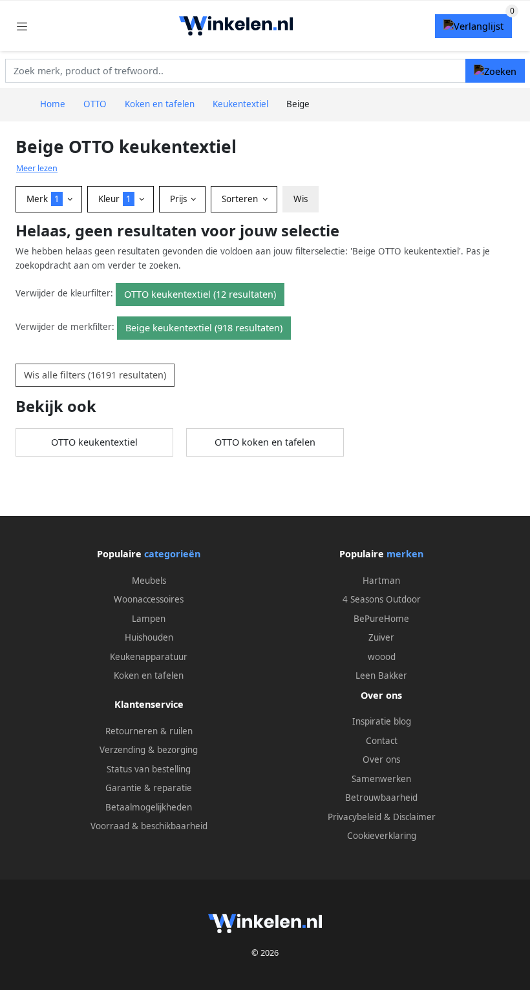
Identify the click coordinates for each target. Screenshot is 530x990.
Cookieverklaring (381, 835)
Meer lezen (37, 168)
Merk (42, 199)
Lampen (148, 618)
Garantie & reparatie (148, 788)
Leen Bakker (381, 675)
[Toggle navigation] (22, 26)
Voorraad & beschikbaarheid (148, 826)
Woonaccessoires (149, 599)
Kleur (114, 199)
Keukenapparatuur (148, 657)
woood (382, 657)
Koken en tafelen (149, 675)
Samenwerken (381, 779)
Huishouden (149, 637)
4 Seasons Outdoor (382, 599)
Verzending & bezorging (149, 750)
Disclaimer (414, 817)
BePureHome (381, 618)
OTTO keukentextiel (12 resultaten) (200, 294)
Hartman (381, 580)
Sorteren (241, 199)
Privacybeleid (354, 817)
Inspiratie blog (381, 721)
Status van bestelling (149, 769)
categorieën (172, 554)
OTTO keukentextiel (94, 442)
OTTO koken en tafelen (265, 442)
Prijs (179, 199)
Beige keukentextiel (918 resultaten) (203, 328)
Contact (382, 741)
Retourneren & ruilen (149, 731)
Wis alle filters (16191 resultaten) (95, 375)
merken (405, 554)
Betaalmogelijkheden (148, 807)
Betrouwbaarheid (381, 797)
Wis (300, 199)
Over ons (381, 759)
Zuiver (381, 637)
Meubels (149, 580)
